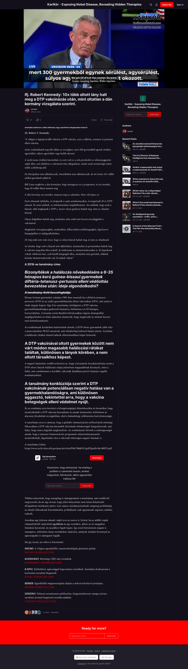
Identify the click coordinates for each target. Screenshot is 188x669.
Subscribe (167, 4)
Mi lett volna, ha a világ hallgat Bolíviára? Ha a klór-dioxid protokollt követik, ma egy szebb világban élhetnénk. (148, 192)
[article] (142, 147)
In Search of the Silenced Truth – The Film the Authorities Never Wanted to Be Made (147, 227)
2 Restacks (55, 612)
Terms (97, 651)
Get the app (106, 657)
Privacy (90, 651)
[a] (126, 147)
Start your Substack (87, 657)
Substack (81, 663)
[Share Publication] (156, 4)
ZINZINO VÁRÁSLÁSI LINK (40, 601)
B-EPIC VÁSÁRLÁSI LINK (39, 577)
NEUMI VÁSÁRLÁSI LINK (39, 552)
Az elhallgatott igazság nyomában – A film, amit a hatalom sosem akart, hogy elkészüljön (145, 215)
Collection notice (108, 651)
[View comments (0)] (169, 48)
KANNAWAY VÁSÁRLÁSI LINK (43, 563)
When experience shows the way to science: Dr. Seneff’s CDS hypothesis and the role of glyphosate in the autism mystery (148, 180)
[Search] (150, 4)
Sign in (180, 4)
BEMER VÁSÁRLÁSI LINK (39, 587)
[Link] (21, 264)
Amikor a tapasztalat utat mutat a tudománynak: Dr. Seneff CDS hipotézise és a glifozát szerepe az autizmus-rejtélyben (147, 168)
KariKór (34, 109)
